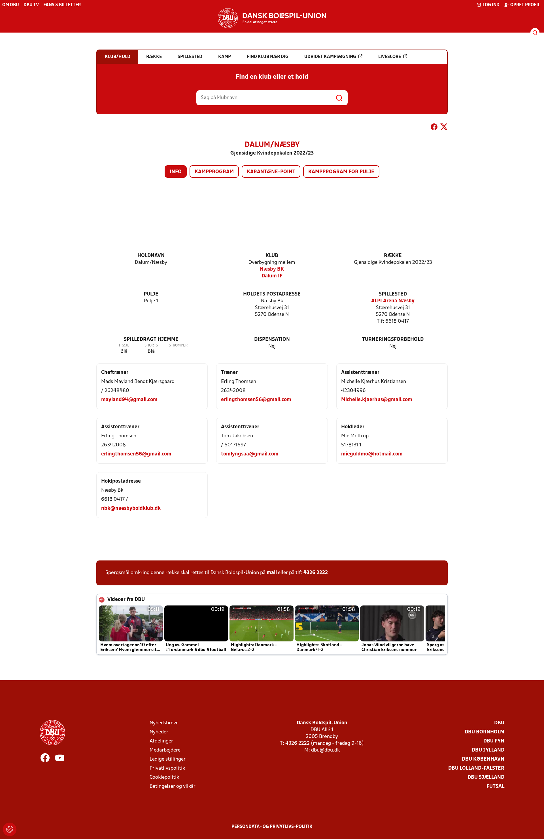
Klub (271, 255)
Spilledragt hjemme (151, 339)
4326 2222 (315, 572)
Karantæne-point (271, 172)
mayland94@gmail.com (129, 399)
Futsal (495, 786)
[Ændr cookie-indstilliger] (9, 829)
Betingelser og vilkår (173, 786)
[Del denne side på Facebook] (434, 127)
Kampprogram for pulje (341, 172)
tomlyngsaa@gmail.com (250, 454)
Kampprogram (214, 172)
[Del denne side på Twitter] (444, 127)
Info (176, 172)
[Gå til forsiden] (272, 18)
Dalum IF (272, 276)
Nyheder (159, 732)
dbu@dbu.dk (325, 750)
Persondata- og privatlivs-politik (272, 827)
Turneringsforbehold (393, 339)
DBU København (483, 759)
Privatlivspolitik (167, 768)
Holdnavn (151, 255)
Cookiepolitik (164, 777)
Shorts (151, 345)
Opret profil (525, 5)
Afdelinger (161, 741)
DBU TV (31, 5)
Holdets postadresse (272, 294)
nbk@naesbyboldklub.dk (131, 508)
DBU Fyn (493, 741)
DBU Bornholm (484, 732)
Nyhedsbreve (164, 723)
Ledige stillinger (168, 759)
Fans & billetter (62, 5)
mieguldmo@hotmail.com (372, 454)
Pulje (151, 294)
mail (272, 572)
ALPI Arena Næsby (393, 301)
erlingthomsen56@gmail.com (256, 399)
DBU (499, 723)
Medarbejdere (165, 750)
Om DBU (10, 5)
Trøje (123, 345)
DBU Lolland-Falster (476, 768)
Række (393, 255)
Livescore (389, 57)
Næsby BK (272, 269)
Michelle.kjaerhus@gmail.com (376, 399)
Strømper (178, 345)
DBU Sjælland (486, 777)
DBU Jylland (488, 750)
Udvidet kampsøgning (330, 57)
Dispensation (272, 339)
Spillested (393, 294)
